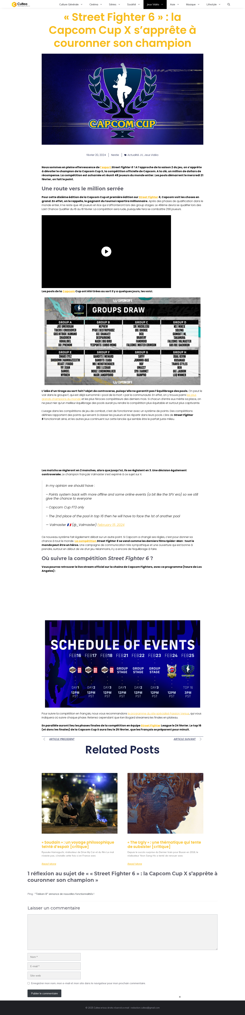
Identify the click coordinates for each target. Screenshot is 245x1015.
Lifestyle (211, 4)
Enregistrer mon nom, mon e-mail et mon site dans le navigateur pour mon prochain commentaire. (88, 983)
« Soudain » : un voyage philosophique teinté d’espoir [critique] (78, 844)
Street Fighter (148, 197)
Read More (49, 864)
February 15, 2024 (111, 525)
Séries (112, 4)
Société (131, 4)
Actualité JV (135, 155)
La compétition (86, 541)
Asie (172, 4)
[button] (228, 4)
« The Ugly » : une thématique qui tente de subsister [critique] (164, 844)
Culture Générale (69, 4)
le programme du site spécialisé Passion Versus (158, 713)
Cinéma (94, 4)
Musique (191, 4)
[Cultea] (21, 4)
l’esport (106, 167)
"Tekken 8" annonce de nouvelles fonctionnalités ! (64, 893)
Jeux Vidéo (153, 4)
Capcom (68, 291)
